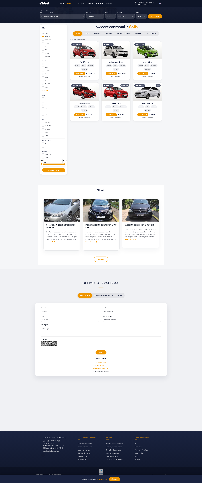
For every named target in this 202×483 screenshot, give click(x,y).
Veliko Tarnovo (123, 33)
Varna (87, 33)
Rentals (69, 3)
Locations (81, 3)
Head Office (85, 295)
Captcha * (44, 339)
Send (101, 352)
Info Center (99, 3)
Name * (43, 308)
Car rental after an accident (114, 459)
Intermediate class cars (85, 447)
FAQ (136, 443)
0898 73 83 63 (59, 446)
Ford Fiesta (84, 62)
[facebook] (43, 455)
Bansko (109, 33)
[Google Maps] (101, 405)
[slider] (42, 164)
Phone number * (108, 316)
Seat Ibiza (147, 62)
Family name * (107, 308)
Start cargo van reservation (114, 447)
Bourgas (97, 33)
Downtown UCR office (103, 295)
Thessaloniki (151, 33)
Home (62, 3)
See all (101, 259)
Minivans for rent (83, 456)
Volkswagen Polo (116, 62)
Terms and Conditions (141, 450)
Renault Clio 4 (84, 103)
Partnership (138, 447)
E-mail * (43, 316)
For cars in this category (79, 39)
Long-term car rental (112, 453)
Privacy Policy (139, 453)
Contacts (109, 3)
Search (154, 16)
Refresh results (53, 170)
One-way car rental (112, 456)
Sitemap (137, 459)
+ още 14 (45, 90)
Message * (44, 325)
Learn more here (102, 479)
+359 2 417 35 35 (101, 362)
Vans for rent (82, 459)
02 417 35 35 (50, 443)
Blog (136, 456)
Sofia (77, 33)
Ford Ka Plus (147, 103)
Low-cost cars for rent (85, 443)
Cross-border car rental (113, 450)
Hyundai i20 (116, 103)
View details (51, 242)
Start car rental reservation (114, 443)
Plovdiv (138, 33)
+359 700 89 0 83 (101, 365)
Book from (79, 73)
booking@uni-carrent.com (145, 2)
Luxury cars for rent (84, 450)
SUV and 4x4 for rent (84, 453)
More (120, 295)
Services (90, 3)
